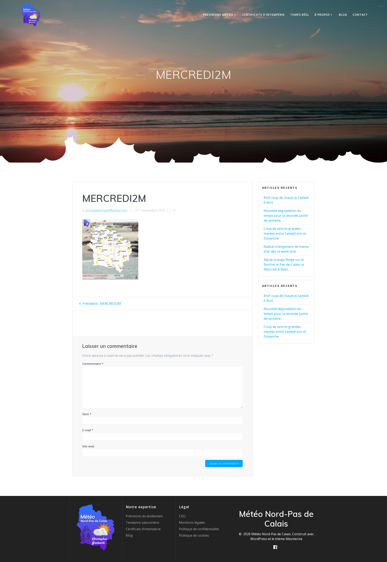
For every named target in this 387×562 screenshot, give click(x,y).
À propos (322, 15)
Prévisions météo (218, 15)
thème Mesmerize (288, 539)
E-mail (87, 430)
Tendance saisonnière (142, 522)
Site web (88, 446)
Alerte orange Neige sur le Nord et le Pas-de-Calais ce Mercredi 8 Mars (284, 264)
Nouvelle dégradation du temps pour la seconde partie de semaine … (286, 215)
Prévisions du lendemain (144, 516)
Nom (86, 414)
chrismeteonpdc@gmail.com (106, 210)
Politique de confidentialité (199, 529)
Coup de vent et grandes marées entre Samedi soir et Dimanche (285, 233)
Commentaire (92, 364)
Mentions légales (192, 522)
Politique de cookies (194, 535)
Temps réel (299, 15)
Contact (360, 15)
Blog (343, 15)
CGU (182, 516)
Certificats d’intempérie (263, 15)
